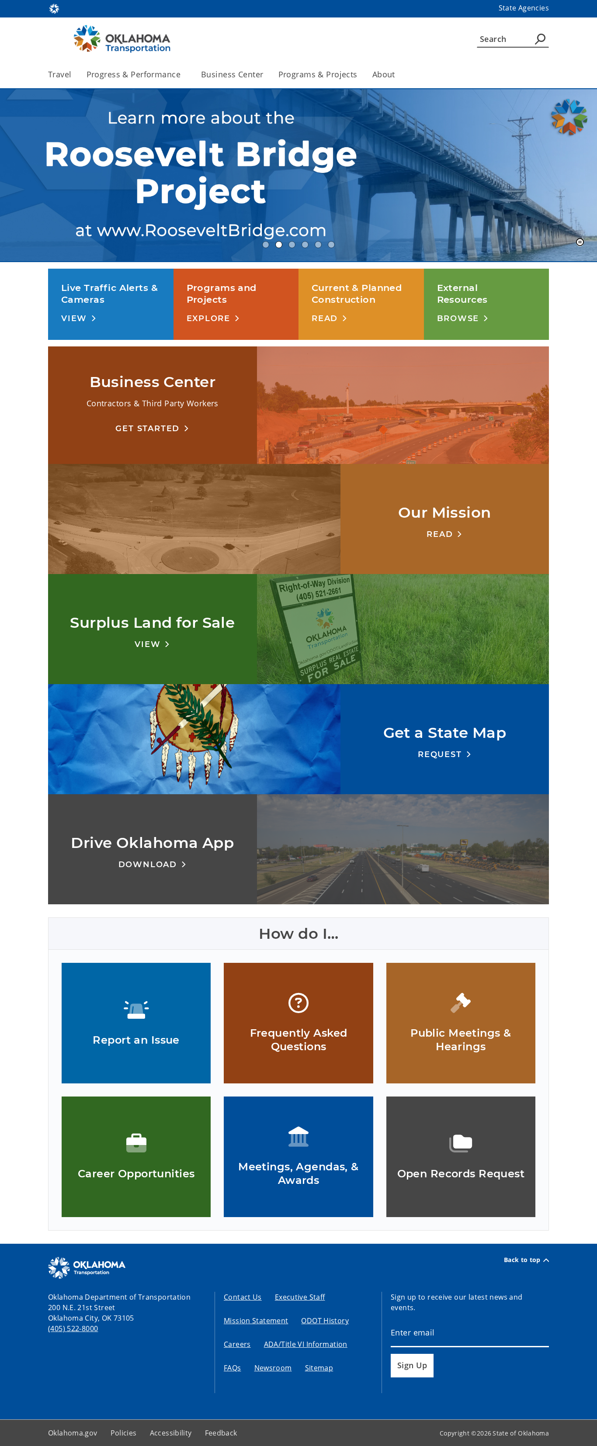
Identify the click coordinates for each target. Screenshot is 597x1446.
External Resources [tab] (305, 244)
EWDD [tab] (265, 244)
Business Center (232, 74)
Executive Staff (300, 1297)
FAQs (232, 1368)
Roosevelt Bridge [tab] (278, 244)
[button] (79, 318)
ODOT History (325, 1320)
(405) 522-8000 (73, 1328)
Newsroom (273, 1368)
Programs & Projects (318, 74)
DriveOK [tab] (318, 244)
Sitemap (319, 1368)
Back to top (522, 1260)
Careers (237, 1344)
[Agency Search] (540, 39)
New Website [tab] (291, 244)
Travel (60, 74)
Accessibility (171, 1433)
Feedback (221, 1433)
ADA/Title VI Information (305, 1344)
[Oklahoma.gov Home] (54, 7)
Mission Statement (256, 1320)
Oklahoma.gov (72, 1433)
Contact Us (243, 1297)
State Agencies (524, 8)
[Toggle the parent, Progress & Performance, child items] (183, 74)
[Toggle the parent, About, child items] (398, 74)
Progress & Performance (133, 74)
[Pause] (580, 242)
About (383, 74)
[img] (298, 175)
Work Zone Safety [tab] (331, 244)
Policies (124, 1433)
